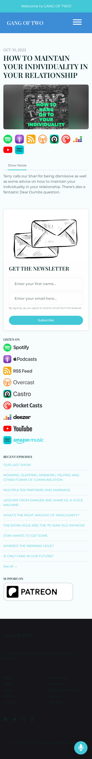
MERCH (9, 696)
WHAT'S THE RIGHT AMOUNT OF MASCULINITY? (41, 515)
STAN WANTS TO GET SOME (25, 536)
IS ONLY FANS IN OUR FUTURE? (28, 556)
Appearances (58, 678)
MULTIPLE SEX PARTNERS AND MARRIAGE (36, 490)
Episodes (56, 702)
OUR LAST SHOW (17, 465)
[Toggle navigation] (77, 23)
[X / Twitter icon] (14, 719)
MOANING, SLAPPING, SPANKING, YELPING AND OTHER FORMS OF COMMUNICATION (41, 477)
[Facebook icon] (5, 719)
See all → (10, 566)
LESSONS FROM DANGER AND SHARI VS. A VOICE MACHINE (43, 502)
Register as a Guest (63, 690)
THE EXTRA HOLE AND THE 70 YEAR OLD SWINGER (44, 525)
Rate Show (57, 684)
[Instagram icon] (23, 719)
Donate (54, 696)
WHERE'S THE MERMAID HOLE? (28, 546)
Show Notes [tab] (17, 165)
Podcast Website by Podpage (62, 742)
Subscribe (46, 320)
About (7, 684)
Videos (8, 678)
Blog (6, 690)
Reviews (9, 702)
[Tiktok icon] (32, 719)
